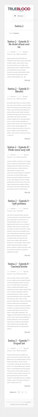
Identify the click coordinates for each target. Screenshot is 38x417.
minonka (13, 52)
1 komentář (20, 211)
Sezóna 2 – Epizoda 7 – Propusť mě (19, 342)
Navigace (20, 16)
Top (14, 54)
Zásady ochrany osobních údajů (19, 404)
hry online (27, 402)
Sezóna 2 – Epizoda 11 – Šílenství (19, 90)
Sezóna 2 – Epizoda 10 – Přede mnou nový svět (19, 148)
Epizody (25, 52)
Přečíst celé (27, 80)
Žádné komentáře (22, 54)
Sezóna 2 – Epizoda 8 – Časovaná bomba (19, 265)
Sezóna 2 (9, 54)
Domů (10, 33)
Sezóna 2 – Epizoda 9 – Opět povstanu (19, 202)
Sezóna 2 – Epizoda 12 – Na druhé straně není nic (19, 44)
